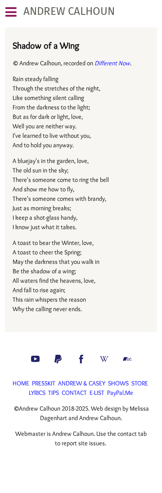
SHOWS (118, 383)
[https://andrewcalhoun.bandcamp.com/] (127, 359)
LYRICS (37, 393)
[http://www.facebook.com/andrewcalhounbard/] (81, 359)
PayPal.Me (120, 393)
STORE (139, 383)
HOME (21, 383)
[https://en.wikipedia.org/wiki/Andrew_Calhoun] (104, 359)
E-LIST (97, 393)
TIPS (53, 393)
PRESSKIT (43, 383)
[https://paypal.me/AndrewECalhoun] (58, 359)
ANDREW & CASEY (81, 383)
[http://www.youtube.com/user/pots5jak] (35, 359)
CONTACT (74, 393)
